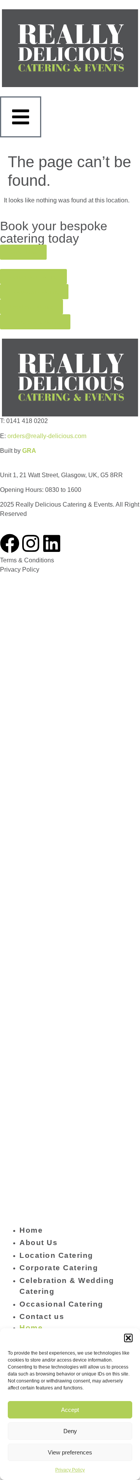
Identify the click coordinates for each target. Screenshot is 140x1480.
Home (31, 1230)
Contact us (41, 1316)
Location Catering (56, 1255)
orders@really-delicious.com (46, 436)
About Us (38, 1242)
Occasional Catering (61, 1304)
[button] (128, 1338)
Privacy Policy (70, 1470)
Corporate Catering (58, 1268)
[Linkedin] (51, 543)
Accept (70, 1409)
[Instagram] (30, 543)
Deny (70, 1431)
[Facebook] (9, 543)
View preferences (70, 1452)
